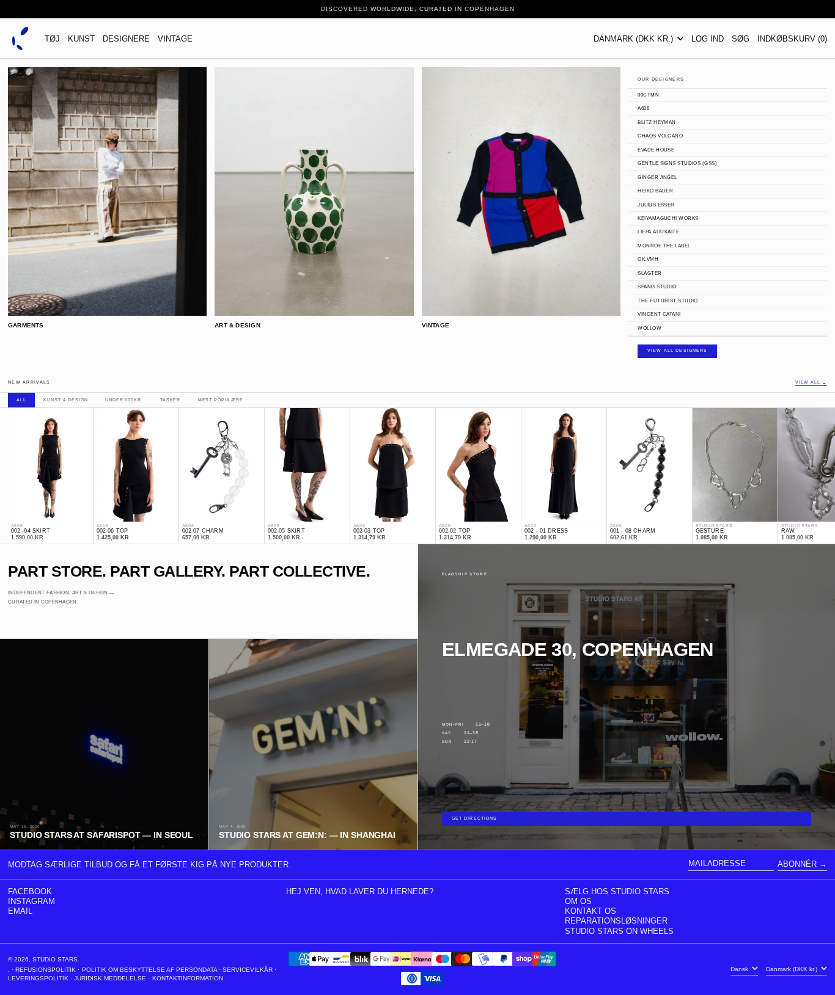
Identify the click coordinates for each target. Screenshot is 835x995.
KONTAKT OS (590, 911)
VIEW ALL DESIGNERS (677, 350)
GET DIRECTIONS (475, 818)
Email (20, 911)
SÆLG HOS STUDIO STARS (617, 891)
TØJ (52, 38)
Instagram (31, 901)
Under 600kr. (123, 400)
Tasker (170, 400)
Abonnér (797, 864)
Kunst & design (65, 400)
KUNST (81, 38)
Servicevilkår (248, 969)
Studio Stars (55, 959)
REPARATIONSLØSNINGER (616, 920)
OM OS (578, 901)
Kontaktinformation (187, 978)
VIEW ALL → (811, 383)
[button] (740, 38)
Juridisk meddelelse (110, 978)
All (21, 400)
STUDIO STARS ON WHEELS (619, 931)
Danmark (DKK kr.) (634, 38)
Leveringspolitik (38, 978)
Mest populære (220, 400)
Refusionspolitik (45, 969)
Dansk (740, 969)
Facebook (30, 891)
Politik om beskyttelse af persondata (149, 969)
